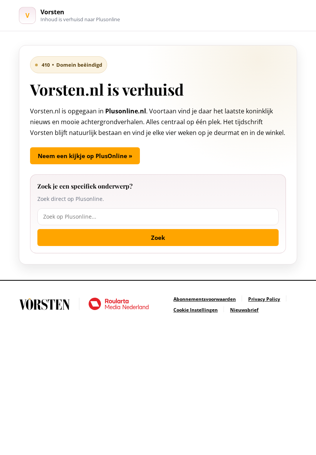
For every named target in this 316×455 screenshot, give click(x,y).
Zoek (158, 237)
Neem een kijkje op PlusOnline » (85, 156)
